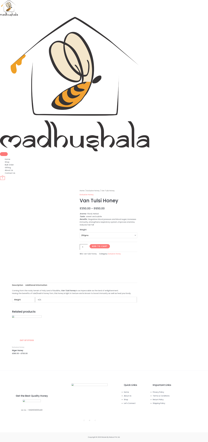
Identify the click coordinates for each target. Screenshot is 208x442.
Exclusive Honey (93, 191)
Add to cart (99, 246)
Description (17, 285)
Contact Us (10, 173)
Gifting (8, 167)
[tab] (17, 285)
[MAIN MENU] (4, 154)
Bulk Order (9, 164)
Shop (7, 162)
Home (7, 159)
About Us (9, 170)
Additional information (36, 285)
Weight (83, 229)
